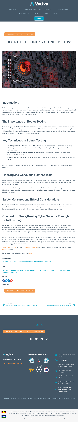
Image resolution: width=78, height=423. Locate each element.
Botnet (6, 270)
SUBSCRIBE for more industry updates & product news (24, 331)
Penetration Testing (33, 10)
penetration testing (64, 270)
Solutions (23, 13)
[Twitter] (36, 339)
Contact (55, 13)
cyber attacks (17, 270)
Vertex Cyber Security (9, 247)
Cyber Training (62, 10)
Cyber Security (9, 262)
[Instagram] (46, 339)
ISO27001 (48, 10)
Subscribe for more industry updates (20, 34)
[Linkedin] (41, 339)
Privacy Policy (17, 363)
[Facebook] (31, 339)
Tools (35, 13)
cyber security (31, 270)
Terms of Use (8, 363)
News (46, 13)
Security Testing (10, 272)
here (30, 253)
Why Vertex (14, 10)
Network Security (25, 262)
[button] (3, 280)
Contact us (5, 249)
